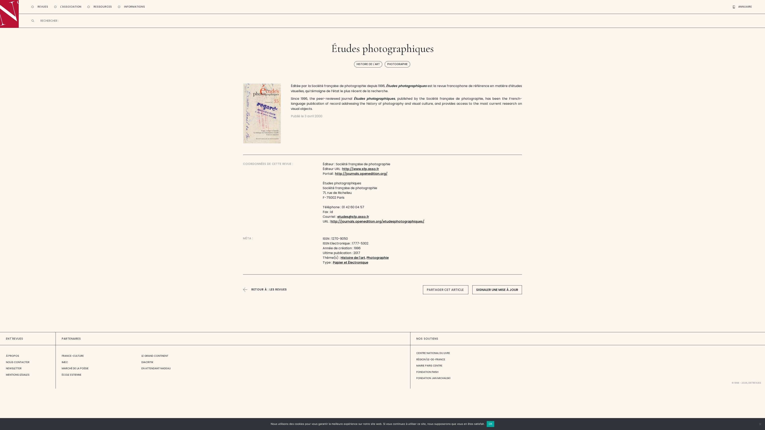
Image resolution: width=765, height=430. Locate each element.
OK (490, 423)
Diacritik (147, 362)
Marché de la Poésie (75, 368)
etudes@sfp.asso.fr (353, 216)
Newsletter (14, 368)
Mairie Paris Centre (429, 365)
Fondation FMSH (427, 372)
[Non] (760, 424)
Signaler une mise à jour (497, 289)
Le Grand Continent (154, 356)
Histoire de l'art (368, 64)
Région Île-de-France (430, 359)
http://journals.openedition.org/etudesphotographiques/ (377, 221)
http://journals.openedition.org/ (361, 173)
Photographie (397, 64)
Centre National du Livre (433, 353)
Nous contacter (17, 362)
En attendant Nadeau (156, 368)
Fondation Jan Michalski (433, 378)
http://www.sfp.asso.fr (360, 169)
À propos (12, 356)
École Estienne (71, 375)
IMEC (65, 362)
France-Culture (73, 356)
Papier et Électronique (350, 262)
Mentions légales (17, 375)
